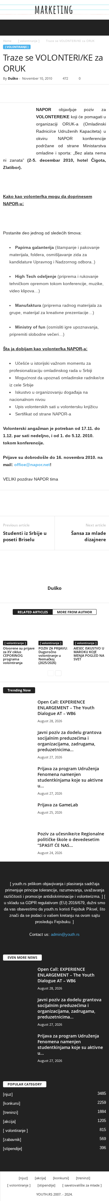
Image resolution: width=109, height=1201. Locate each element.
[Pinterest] (37, 93)
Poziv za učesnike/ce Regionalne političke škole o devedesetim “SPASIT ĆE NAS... (71, 839)
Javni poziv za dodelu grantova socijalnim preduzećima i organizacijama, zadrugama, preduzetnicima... (69, 740)
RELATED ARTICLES (33, 612)
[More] (65, 93)
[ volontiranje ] (28, 41)
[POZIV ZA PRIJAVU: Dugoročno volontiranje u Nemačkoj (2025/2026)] (54, 633)
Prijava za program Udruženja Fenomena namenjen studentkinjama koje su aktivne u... (70, 777)
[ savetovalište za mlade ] (82, 1185)
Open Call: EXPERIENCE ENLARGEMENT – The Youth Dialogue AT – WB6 (66, 707)
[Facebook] (9, 93)
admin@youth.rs (65, 934)
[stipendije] (12, 1148)
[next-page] (58, 673)
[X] (23, 93)
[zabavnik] (12, 1139)
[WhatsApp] (51, 93)
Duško (13, 78)
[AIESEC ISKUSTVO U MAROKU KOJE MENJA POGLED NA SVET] (90, 633)
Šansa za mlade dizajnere (88, 536)
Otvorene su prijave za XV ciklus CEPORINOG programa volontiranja (19, 655)
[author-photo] (54, 567)
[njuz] (8, 1094)
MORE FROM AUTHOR (74, 612)
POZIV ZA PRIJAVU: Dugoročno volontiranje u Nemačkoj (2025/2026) (53, 655)
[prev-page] (51, 673)
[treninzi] (10, 1112)
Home (7, 41)
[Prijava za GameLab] (18, 813)
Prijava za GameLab (58, 805)
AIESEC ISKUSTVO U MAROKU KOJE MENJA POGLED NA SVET (89, 653)
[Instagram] (55, 596)
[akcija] (9, 1121)
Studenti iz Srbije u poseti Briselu (25, 536)
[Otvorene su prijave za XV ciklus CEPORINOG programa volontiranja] (19, 633)
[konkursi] (11, 1103)
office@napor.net (32, 464)
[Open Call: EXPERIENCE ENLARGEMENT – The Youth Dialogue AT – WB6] (18, 710)
